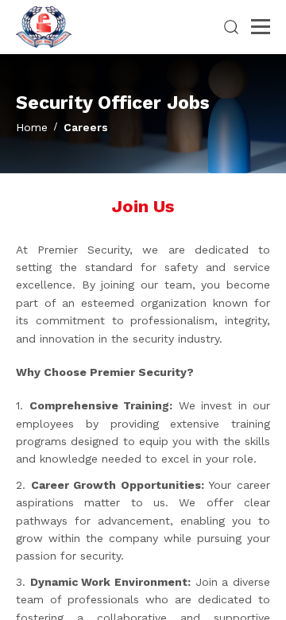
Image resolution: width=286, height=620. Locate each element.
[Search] (231, 27)
